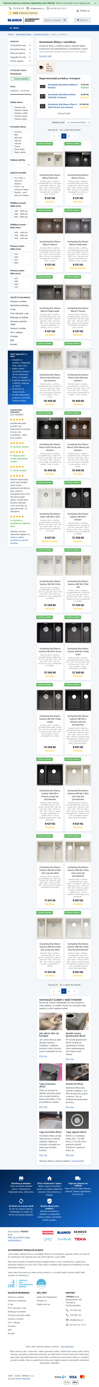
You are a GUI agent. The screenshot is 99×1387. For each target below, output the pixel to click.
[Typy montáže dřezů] (50, 1120)
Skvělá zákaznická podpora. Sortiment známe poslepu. (21, 398)
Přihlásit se (42, 1300)
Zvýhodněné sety (18, 45)
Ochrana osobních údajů (19, 1315)
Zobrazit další (64, 113)
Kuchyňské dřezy (18, 49)
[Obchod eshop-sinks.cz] (47, 1239)
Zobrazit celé (45, 56)
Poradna (14, 336)
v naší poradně (77, 1161)
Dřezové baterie (17, 53)
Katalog (14, 41)
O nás (12, 309)
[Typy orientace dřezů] (50, 1072)
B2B (12, 340)
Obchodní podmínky (19, 305)
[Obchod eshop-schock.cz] (80, 1232)
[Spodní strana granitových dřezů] (77, 1021)
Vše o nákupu (16, 332)
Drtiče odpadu (17, 61)
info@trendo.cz (35, 8)
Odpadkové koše (18, 57)
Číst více (43, 1056)
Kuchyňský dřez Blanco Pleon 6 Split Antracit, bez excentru (62, 105)
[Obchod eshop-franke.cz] (47, 1232)
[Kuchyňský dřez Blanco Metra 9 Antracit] (42, 86)
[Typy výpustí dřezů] (77, 1120)
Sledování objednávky (47, 1297)
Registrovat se (43, 1304)
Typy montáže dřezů (50, 1132)
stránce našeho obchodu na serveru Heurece (19, 540)
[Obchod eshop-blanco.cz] (64, 1232)
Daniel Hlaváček (23, 1378)
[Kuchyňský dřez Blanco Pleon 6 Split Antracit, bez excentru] (42, 106)
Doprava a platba (18, 301)
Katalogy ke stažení (19, 317)
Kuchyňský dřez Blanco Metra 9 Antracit (62, 86)
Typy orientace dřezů (47, 1085)
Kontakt (13, 344)
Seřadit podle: (58, 122)
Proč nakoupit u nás (19, 313)
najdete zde (84, 3)
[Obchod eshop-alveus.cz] (64, 1239)
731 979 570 (16, 8)
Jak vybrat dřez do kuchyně (49, 1034)
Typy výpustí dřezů (76, 1132)
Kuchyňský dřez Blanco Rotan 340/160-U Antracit (62, 96)
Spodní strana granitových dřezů (75, 1034)
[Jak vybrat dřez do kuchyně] (50, 1021)
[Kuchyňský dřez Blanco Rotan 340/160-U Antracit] (42, 96)
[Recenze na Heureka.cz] (41, 1285)
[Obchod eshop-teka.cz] (80, 1239)
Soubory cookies (18, 328)
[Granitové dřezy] (77, 1072)
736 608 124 (75, 1315)
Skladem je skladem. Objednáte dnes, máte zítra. (21, 363)
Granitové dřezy (74, 1083)
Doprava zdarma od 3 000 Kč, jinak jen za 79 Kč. (21, 383)
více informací (67, 1346)
